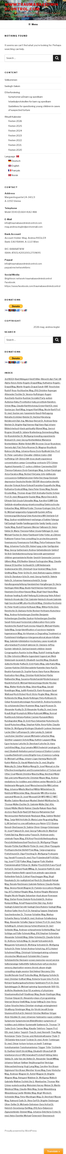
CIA (16, 458)
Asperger (52, 390)
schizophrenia (34, 929)
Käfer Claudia (53, 724)
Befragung (47, 413)
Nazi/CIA (27, 812)
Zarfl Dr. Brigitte (40, 1100)
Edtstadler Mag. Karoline (35, 500)
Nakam (43, 808)
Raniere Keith (18, 872)
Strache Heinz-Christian (22, 1005)
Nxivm (43, 823)
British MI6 (30, 443)
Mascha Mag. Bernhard (43, 774)
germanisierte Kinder (23, 557)
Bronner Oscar (43, 443)
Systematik (30, 1024)
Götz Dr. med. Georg (31, 576)
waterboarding (19, 1085)
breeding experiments (44, 436)
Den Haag (44, 478)
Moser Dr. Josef (21, 796)
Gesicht (37, 557)
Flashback (33, 534)
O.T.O (48, 823)
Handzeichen (33, 584)
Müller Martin (18, 808)
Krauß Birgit (10, 713)
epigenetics (21, 512)
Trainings (47, 1043)
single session (22, 971)
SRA (53, 986)
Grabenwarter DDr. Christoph (19, 569)
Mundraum (24, 800)
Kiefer (50, 675)
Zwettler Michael (23, 1115)
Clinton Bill (24, 458)
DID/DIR (36, 481)
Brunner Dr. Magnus (36, 447)
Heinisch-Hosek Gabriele (49, 599)
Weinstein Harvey (35, 1085)
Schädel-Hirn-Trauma (38, 956)
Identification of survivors (33, 629)
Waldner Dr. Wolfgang (38, 1077)
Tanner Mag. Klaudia (26, 1028)
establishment (24, 519)
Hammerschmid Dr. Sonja (35, 580)
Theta (18, 1036)
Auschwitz (10, 398)
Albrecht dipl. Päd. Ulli (51, 379)
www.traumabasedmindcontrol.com (31, 6)
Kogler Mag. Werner (48, 694)
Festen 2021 (15, 145)
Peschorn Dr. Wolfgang (39, 842)
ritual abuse (41, 895)
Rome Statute (23, 899)
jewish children (38, 648)
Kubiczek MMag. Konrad (45, 713)
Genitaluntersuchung (22, 553)
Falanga (55, 519)
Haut (44, 591)
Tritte (48, 1047)
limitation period (27, 751)
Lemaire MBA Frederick (36, 747)
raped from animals (34, 872)
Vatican (17, 1062)
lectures (14, 743)
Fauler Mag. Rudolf (14, 527)
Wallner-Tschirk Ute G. (24, 1081)
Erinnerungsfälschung (15, 515)
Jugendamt (34, 656)
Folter (41, 534)
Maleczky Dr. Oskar (13, 766)
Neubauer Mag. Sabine (42, 815)
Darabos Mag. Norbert (21, 474)
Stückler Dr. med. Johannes (23, 1017)
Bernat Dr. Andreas (43, 420)
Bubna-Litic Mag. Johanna (17, 451)
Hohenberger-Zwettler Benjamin (33, 614)
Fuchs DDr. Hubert (28, 546)
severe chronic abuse (34, 967)
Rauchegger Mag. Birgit (42, 876)
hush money (30, 626)
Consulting (31, 462)
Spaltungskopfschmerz (23, 982)
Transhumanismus (29, 1047)
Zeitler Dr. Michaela (20, 1104)
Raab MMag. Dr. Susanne (35, 869)
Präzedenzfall (42, 857)
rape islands (50, 872)
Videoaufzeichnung (14, 1066)
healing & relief (20, 595)
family (42, 523)
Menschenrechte (39, 785)
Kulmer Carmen (31, 717)
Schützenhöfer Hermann (16, 960)
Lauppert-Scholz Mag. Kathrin (27, 739)
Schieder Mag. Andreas (16, 929)
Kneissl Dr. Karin (34, 690)
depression (10, 481)
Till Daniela (10, 1039)
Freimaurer (50, 542)
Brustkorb (51, 447)
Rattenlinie (10, 876)
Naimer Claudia (32, 808)
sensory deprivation (14, 967)
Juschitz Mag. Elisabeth (47, 660)
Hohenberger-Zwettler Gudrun (19, 618)
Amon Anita (16, 383)
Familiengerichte (31, 523)
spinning (33, 986)
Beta (55, 420)
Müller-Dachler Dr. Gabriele (25, 804)
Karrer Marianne (51, 671)
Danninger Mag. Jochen (39, 470)
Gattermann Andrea (26, 550)
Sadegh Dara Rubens (37, 907)
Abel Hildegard (22, 379)
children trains (40, 455)
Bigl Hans (39, 424)
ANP (46, 386)
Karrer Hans (37, 671)
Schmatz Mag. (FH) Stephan (35, 933)
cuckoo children (33, 466)
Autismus (9, 402)
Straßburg (10, 1009)
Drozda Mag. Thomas (15, 493)
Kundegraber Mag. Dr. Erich (18, 721)
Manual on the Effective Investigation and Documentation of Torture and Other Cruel (33, 770)
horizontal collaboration (33, 622)
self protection (50, 964)
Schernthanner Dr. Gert (42, 926)
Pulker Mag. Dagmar (30, 861)
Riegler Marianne (50, 891)
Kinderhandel (36, 679)
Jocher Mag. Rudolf (35, 652)
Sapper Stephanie (49, 910)
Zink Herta (47, 1112)
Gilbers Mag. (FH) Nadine (16, 561)
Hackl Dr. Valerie (49, 576)
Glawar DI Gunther (13, 565)
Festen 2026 (15, 121)
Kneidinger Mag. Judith (16, 690)
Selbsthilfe (24, 964)
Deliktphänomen (25, 478)
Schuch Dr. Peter (12, 948)
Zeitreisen (34, 1104)
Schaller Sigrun (27, 922)
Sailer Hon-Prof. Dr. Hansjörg (26, 910)
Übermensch (48, 1115)
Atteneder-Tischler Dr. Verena (19, 394)
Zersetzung (18, 1108)
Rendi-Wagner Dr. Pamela (29, 888)
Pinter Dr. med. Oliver (40, 846)
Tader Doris (10, 1028)
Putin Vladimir (46, 861)
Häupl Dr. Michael (44, 626)
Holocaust (16, 622)
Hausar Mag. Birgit (33, 591)
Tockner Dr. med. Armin (37, 1039)
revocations (48, 888)
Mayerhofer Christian (28, 777)
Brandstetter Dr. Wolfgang (20, 436)
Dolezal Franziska (34, 485)
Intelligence (22, 637)
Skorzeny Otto (48, 971)
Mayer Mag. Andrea (48, 777)
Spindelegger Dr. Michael (17, 986)
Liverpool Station (43, 751)
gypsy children (53, 572)
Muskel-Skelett (37, 800)
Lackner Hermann (52, 728)
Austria (18, 398)
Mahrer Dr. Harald (19, 762)
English (15, 165)
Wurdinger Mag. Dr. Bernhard (40, 1096)
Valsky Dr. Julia (11, 1058)
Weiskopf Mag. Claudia (16, 1089)
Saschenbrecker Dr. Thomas (18, 914)
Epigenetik (32, 512)
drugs (28, 493)
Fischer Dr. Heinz (20, 534)
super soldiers (54, 1017)
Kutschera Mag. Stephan (23, 724)
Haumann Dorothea (14, 591)
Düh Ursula (17, 500)
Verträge (49, 1062)
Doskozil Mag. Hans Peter (27, 489)
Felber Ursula (35, 531)
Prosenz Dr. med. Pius (25, 857)
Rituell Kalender (13, 116)
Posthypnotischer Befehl (17, 850)
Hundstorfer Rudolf (14, 626)
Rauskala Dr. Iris (12, 880)
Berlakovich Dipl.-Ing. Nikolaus (19, 420)
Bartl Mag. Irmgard (25, 409)
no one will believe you (29, 823)
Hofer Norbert (33, 610)
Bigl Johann (50, 424)
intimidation (24, 641)
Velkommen (11, 80)
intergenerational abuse (40, 637)
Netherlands (25, 815)
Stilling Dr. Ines (44, 1001)
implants (51, 629)
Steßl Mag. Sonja (28, 1001)
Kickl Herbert (41, 675)
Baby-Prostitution (22, 402)
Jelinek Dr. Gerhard (21, 648)
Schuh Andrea (28, 948)
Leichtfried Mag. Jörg (15, 747)
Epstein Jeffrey (45, 512)
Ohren (37, 827)
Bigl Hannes (28, 424)
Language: (10, 156)
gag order (42, 546)
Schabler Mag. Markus (43, 914)
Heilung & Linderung (38, 595)
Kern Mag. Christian (24, 675)
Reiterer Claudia (45, 884)
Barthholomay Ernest (34, 405)
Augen (48, 394)
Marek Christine (23, 774)
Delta (36, 478)
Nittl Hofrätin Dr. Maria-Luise (29, 819)
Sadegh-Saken (12, 86)
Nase (49, 808)
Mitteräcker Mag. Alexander (27, 793)
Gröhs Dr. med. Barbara (34, 572)
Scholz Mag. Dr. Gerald (27, 941)
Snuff (21, 975)
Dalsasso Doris (20, 470)
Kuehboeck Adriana (14, 717)
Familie (19, 523)
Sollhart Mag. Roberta (29, 979)
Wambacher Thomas (45, 1081)
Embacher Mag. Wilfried (16, 508)
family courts (52, 523)
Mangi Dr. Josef (37, 766)
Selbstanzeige (11, 964)
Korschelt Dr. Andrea (41, 701)
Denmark (53, 478)
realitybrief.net (27, 880)
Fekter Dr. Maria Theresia (16, 531)
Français (15, 170)
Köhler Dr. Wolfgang (14, 728)
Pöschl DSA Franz (46, 865)
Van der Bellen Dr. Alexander (32, 1058)
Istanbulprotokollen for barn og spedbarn (29, 101)
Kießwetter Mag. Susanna (17, 679)
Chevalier (28, 455)
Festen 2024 (15, 130)
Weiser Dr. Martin (52, 1085)
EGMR (50, 500)
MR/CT (49, 796)
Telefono (41, 1028)
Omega (43, 827)
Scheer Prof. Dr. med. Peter (48, 922)
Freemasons (23, 542)
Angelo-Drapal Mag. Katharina (37, 383)
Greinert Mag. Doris (47, 569)
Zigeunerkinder (12, 1112)
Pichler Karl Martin (21, 846)
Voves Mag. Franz (43, 1070)
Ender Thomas (35, 508)
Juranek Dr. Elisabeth (25, 660)
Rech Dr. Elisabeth (43, 880)
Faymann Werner (31, 527)
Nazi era (35, 812)
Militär (37, 789)
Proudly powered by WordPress (21, 1130)
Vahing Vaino (51, 1055)
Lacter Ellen (10, 732)
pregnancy (50, 850)
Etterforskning (12, 92)
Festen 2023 (15, 135)
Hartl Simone (50, 588)
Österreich (37, 1115)
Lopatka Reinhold (13, 755)
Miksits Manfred (26, 789)
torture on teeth (34, 1043)
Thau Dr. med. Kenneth (39, 1032)
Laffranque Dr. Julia (25, 732)
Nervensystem (11, 815)
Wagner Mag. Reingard (16, 1077)
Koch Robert (20, 694)
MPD (43, 796)
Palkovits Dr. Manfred (47, 831)
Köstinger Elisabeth (34, 728)
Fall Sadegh (10, 523)
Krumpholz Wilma (25, 713)
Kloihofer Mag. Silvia (27, 686)
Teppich (24, 1032)
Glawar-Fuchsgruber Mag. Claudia (44, 561)
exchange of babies (41, 519)
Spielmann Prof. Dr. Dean (47, 982)
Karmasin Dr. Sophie (21, 671)
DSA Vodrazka (39, 493)
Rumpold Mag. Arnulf (15, 903)
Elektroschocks (52, 504)
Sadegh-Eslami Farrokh (16, 907)
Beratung (45, 417)
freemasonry (11, 542)
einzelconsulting (36, 504)
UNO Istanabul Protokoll (33, 1055)
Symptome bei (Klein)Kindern (29, 1020)
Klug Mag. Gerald (45, 686)
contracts (41, 462)
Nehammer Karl (47, 812)
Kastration (10, 675)
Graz (35, 569)
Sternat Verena (12, 1001)
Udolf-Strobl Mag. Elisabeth (29, 1051)
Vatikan (24, 1062)
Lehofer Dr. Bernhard (29, 743)
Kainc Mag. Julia (42, 664)
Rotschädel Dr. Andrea (41, 899)
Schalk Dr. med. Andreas (32, 918)
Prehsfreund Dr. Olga (15, 853)
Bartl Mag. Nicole (42, 409)
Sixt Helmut (35, 971)
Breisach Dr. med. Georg (16, 440)
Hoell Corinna (19, 607)
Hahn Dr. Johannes (13, 580)
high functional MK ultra (16, 603)
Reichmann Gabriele (27, 884)
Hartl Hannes (37, 588)
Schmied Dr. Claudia (43, 937)
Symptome (10, 1020)
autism (49, 398)
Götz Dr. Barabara (13, 576)
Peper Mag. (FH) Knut (24, 838)
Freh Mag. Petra (37, 542)
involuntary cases (38, 641)
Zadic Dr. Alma (25, 1100)
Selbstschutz (36, 964)
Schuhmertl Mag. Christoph (18, 952)
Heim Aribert (54, 595)
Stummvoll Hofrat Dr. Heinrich (19, 1013)
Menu (35, 24)
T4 (58, 1024)
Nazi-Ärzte (18, 812)
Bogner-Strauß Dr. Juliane (17, 432)
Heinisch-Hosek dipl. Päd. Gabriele (21, 599)
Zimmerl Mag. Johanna (30, 1112)
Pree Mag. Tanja (37, 850)
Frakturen (9, 538)
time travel (21, 1039)
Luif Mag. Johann (23, 758)
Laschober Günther (14, 736)
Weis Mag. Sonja (35, 1089)
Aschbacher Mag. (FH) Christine (32, 390)
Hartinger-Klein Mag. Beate (18, 588)
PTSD (17, 861)
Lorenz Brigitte (29, 755)
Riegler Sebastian (27, 895)
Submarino (41, 1017)
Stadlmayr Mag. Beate (35, 994)
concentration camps (15, 462)
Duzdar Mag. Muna (38, 496)
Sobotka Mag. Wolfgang (37, 975)
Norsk (14, 175)
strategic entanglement (45, 1005)
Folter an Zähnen (53, 534)
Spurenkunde (44, 986)
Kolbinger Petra (37, 698)
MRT (55, 796)
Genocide (38, 553)
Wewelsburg (50, 1089)
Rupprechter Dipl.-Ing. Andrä (39, 903)
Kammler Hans (43, 667)
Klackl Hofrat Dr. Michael (16, 683)
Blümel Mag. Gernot (45, 428)
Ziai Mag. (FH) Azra (33, 1108)
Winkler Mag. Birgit (33, 1093)
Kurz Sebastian (38, 721)
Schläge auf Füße (13, 933)
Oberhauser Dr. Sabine (22, 827)
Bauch (39, 413)
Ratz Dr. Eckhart (23, 876)
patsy (27, 834)
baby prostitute (39, 402)
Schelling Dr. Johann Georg (18, 926)
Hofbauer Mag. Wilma (37, 607)
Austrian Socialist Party (34, 398)
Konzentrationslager (21, 701)
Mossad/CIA (35, 796)
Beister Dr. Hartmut (32, 417)
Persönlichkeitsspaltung (45, 838)
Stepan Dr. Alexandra (23, 998)
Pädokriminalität (12, 865)
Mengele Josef (23, 785)
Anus (14, 390)
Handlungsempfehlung (16, 584)
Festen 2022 (15, 140)
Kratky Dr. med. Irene (47, 709)
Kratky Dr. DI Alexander (26, 709)
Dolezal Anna (19, 485)
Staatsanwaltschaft (14, 994)
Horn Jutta (50, 622)
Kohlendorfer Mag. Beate (17, 698)
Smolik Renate (12, 975)
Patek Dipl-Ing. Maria (14, 834)
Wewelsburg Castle (14, 1093)
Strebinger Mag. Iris (24, 1009)
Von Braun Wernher (24, 1070)
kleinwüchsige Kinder (38, 683)
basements (29, 413)
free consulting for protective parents (39, 538)
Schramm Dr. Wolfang (25, 944)
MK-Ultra (45, 793)
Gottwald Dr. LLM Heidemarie (36, 565)
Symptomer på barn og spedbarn (25, 96)
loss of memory (44, 755)
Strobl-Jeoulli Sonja (43, 1009)
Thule (54, 1036)
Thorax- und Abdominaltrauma (36, 1036)
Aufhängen (38, 394)
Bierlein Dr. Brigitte (13, 424)
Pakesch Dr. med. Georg (24, 831)
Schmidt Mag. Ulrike (24, 937)
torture (22, 1043)
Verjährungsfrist (36, 1062)
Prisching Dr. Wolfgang (36, 853)
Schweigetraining (40, 952)
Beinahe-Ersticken (13, 417)
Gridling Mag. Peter (14, 572)
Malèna (26, 766)
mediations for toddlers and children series (25, 781)
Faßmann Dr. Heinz (48, 527)
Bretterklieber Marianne (39, 440)
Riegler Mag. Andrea (31, 891)
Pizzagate (55, 846)
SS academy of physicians (40, 990)
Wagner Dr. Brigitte (45, 1074)
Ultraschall (48, 1051)
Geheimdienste (43, 550)
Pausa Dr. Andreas (40, 834)
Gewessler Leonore (50, 557)
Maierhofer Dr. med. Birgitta (41, 762)
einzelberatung (20, 504)
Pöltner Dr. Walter (29, 865)
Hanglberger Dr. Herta (50, 584)
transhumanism (12, 1047)
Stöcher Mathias (41, 1013)
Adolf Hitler (34, 379)
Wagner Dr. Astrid (27, 1074)
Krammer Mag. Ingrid (36, 705)
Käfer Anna (40, 724)
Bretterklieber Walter (15, 443)
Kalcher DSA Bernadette (24, 667)
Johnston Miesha (20, 656)
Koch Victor (32, 694)
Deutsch (15, 161)
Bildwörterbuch (12, 428)
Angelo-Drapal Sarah (33, 386)
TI (59, 1036)
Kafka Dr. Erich (27, 664)
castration (18, 455)
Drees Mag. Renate (48, 489)
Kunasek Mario (46, 717)
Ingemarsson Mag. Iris (15, 633)
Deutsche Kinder (24, 481)
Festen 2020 (15, 150)
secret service (52, 960)
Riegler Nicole (11, 895)
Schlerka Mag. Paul (51, 929)
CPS (49, 462)
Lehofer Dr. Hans (47, 743)
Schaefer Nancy (12, 918)
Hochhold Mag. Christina (40, 603)
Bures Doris (35, 451)
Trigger (41, 1047)
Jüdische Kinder (12, 664)
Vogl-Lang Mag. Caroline (36, 1066)
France (17, 538)
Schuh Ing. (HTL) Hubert (46, 948)
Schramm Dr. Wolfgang (48, 944)
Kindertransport (51, 679)
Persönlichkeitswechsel (16, 842)
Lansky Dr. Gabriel (43, 732)
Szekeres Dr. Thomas (47, 1024)
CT (23, 466)
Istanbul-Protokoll (18, 645)
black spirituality (27, 428)
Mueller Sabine (12, 800)
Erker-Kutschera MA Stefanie (41, 515)
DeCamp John (38, 474)
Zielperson (48, 1108)
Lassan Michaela (32, 736)
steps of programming (45, 998)
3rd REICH (9, 379)
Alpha (7, 383)
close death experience (40, 458)
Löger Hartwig (39, 758)
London (56, 751)
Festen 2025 (15, 126)
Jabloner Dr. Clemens (37, 645)
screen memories (37, 960)
